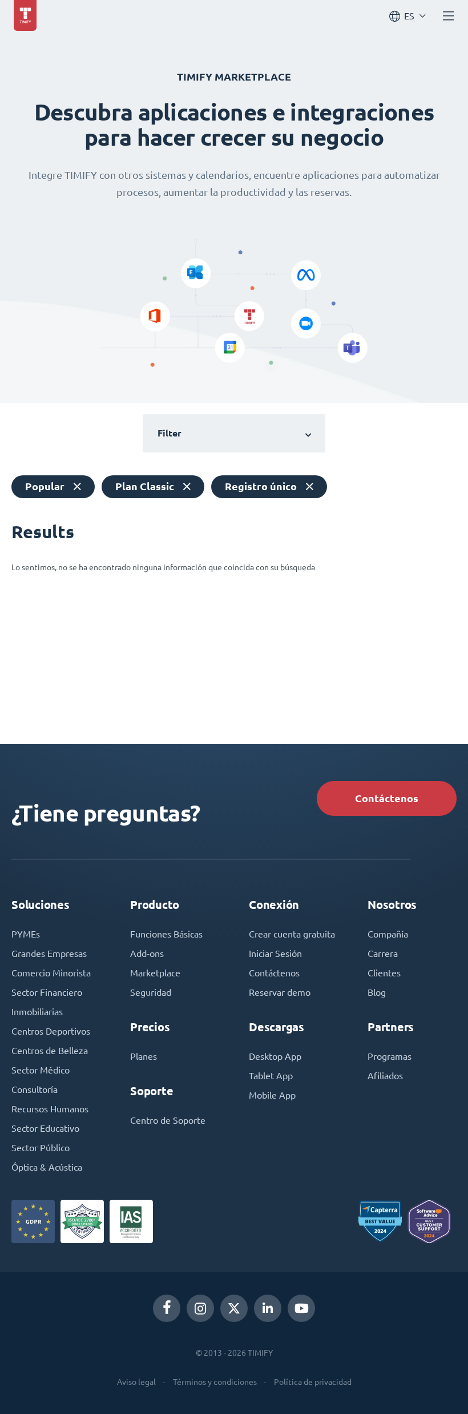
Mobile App (272, 1095)
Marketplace (155, 973)
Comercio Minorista (51, 973)
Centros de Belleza (49, 1051)
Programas (389, 1056)
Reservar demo (279, 992)
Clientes (384, 973)
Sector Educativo (45, 1128)
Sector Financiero (46, 992)
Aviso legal (136, 1382)
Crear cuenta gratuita (292, 934)
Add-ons (147, 953)
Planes (143, 1056)
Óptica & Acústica (46, 1167)
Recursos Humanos (49, 1109)
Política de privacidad (313, 1382)
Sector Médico (40, 1070)
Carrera (383, 953)
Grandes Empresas (49, 953)
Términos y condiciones (215, 1382)
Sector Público (40, 1148)
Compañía (388, 934)
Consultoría (34, 1089)
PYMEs (25, 934)
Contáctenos (386, 798)
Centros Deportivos (50, 1031)
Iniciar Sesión (275, 953)
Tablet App (271, 1076)
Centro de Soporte (167, 1120)
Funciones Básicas (166, 934)
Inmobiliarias (37, 1012)
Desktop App (275, 1056)
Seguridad (150, 992)
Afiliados (385, 1076)
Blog (377, 992)
